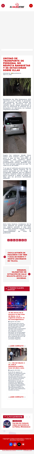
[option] (17, 424)
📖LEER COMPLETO (16, 346)
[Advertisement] (17, 29)
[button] (27, 417)
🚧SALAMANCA (16, 73)
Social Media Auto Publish (9, 450)
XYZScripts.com (27, 450)
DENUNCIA (6, 73)
